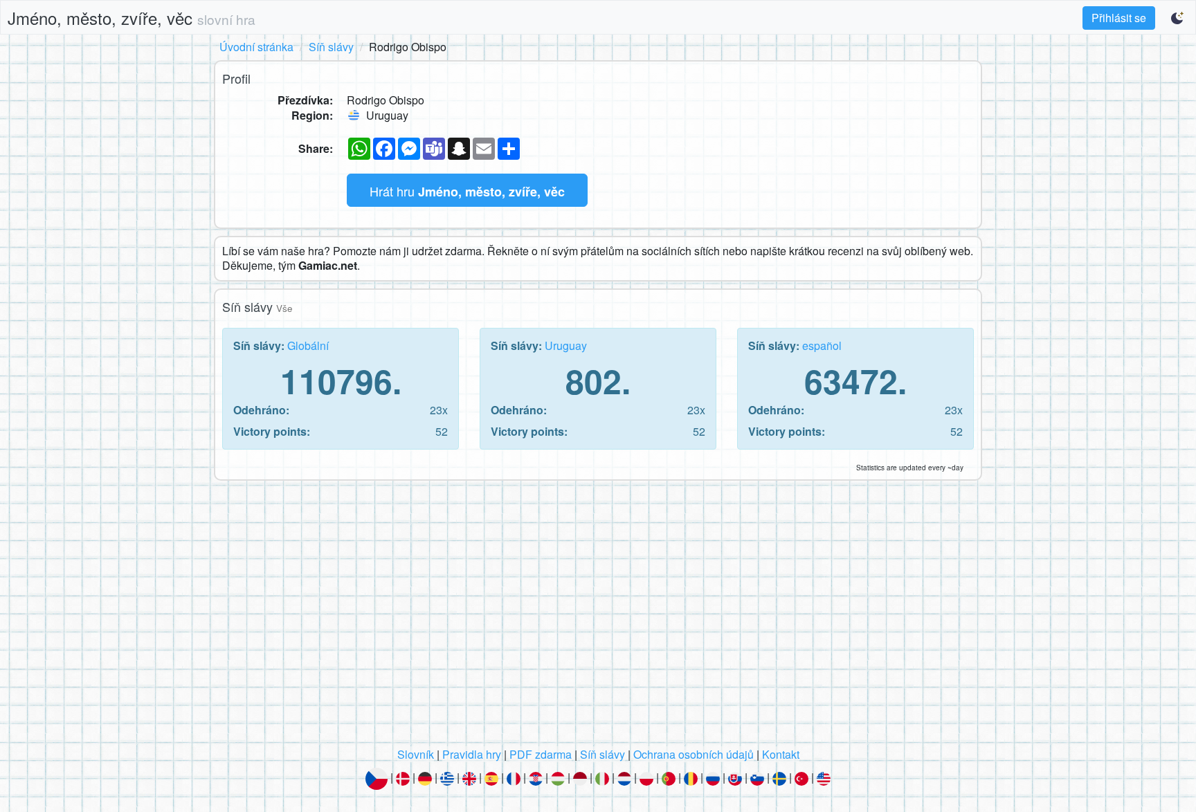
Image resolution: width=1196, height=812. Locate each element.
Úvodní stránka (256, 47)
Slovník (415, 754)
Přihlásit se (1118, 18)
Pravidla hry (471, 754)
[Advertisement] (598, 617)
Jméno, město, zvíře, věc (131, 18)
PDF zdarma (540, 754)
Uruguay (566, 345)
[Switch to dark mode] (1178, 18)
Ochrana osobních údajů (693, 754)
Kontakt (780, 754)
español (822, 345)
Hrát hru (467, 191)
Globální (308, 345)
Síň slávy (331, 47)
